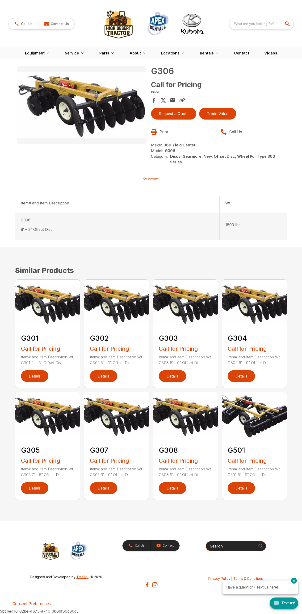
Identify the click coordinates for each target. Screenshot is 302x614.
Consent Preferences (32, 603)
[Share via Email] (173, 100)
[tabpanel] (81, 105)
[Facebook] (147, 585)
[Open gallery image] (81, 105)
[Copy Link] (182, 100)
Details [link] (35, 376)
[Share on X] (163, 100)
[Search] (260, 545)
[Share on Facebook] (154, 100)
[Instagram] (155, 585)
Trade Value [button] (217, 113)
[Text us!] (284, 604)
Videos (270, 53)
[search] (288, 23)
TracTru (82, 577)
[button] (23, 24)
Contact (241, 53)
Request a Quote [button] (174, 113)
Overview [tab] (151, 178)
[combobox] (261, 23)
